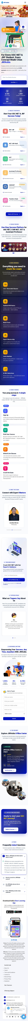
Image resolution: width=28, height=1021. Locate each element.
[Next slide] (27, 11)
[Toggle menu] (25, 2)
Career (6, 970)
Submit (14, 718)
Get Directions (8, 770)
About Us (6, 968)
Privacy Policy (7, 979)
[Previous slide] (1, 11)
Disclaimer (6, 981)
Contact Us (7, 974)
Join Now (13, 82)
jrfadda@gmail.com (10, 1000)
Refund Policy (7, 976)
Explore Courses (10, 829)
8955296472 (11, 997)
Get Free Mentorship (13, 579)
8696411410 (17, 997)
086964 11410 (10, 765)
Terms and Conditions (9, 972)
